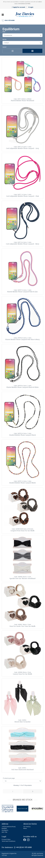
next (42, 809)
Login (31, 7)
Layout (4, 47)
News (25, 828)
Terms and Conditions (8, 841)
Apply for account (19, 7)
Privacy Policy (6, 839)
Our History (26, 826)
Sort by (4, 39)
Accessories (8, 35)
